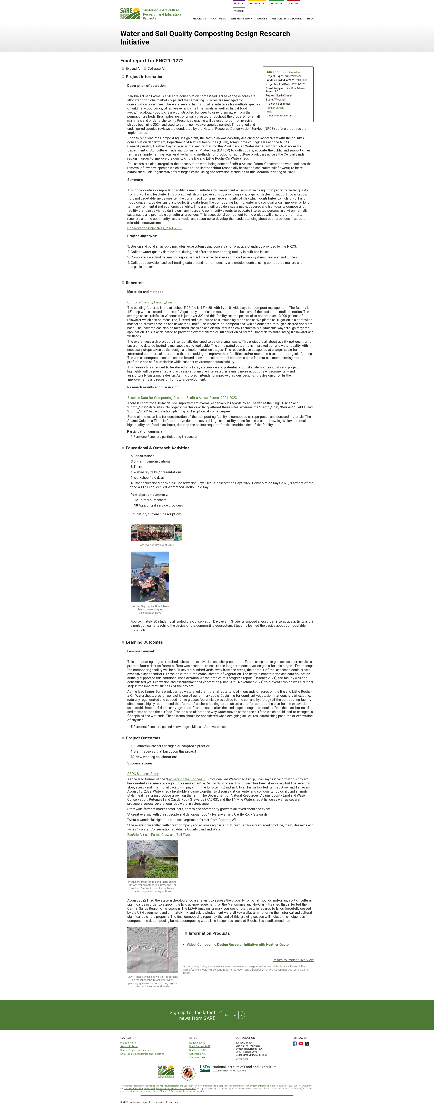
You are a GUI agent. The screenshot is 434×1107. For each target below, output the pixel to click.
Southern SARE (197, 1053)
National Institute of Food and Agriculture (175, 1088)
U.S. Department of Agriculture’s (138, 1088)
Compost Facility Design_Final (150, 302)
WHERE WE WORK (241, 18)
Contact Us (242, 1058)
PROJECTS (199, 18)
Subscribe (229, 1015)
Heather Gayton (275, 107)
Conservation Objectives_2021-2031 (154, 228)
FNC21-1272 (283, 72)
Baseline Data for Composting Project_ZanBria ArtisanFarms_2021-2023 (182, 397)
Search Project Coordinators (135, 1050)
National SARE (197, 1042)
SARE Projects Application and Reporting (142, 1053)
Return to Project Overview (293, 960)
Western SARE (197, 1057)
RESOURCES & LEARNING (287, 18)
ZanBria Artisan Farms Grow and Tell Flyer (158, 834)
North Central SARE (199, 1046)
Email (269, 112)
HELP (310, 18)
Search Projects (129, 1046)
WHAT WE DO (218, 18)
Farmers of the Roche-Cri (186, 779)
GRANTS (262, 18)
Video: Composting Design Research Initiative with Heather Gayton (239, 944)
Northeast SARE (198, 1050)
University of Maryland (258, 1085)
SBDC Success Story (143, 773)
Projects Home (128, 1042)
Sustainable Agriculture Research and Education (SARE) (174, 1085)
